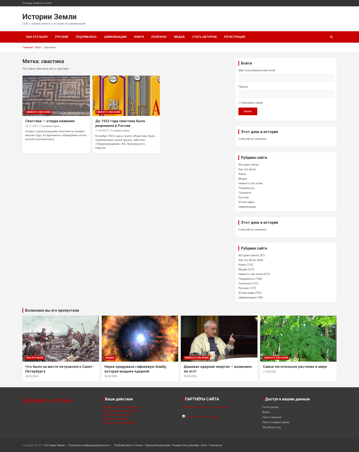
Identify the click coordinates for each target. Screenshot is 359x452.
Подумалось (86, 37)
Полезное (159, 37)
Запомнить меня (252, 102)
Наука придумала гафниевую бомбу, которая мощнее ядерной (136, 368)
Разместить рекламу (115, 419)
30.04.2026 (111, 376)
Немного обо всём (38, 112)
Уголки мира (246, 202)
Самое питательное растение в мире (295, 366)
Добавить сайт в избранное (120, 407)
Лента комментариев (275, 422)
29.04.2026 (190, 376)
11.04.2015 (101, 130)
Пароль (243, 86)
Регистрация (234, 37)
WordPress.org (271, 427)
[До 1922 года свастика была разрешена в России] (126, 95)
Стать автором (204, 37)
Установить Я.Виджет (116, 415)
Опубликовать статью (128, 445)
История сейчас (248, 164)
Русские (61, 37)
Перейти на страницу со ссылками (204, 407)
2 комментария (50, 126)
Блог (204, 445)
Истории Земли (49, 16)
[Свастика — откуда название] (56, 95)
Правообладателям (157, 445)
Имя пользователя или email (256, 70)
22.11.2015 (31, 126)
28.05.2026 (31, 376)
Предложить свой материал (120, 411)
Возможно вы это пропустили (52, 310)
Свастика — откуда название (50, 121)
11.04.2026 (269, 371)
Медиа (179, 37)
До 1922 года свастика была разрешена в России (120, 123)
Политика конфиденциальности (89, 445)
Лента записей (271, 417)
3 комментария (120, 130)
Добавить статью (47, 400)
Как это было (37, 37)
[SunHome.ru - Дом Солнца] (200, 416)
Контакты (216, 445)
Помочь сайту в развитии (118, 422)
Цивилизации (115, 37)
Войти (248, 111)
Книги (139, 37)
